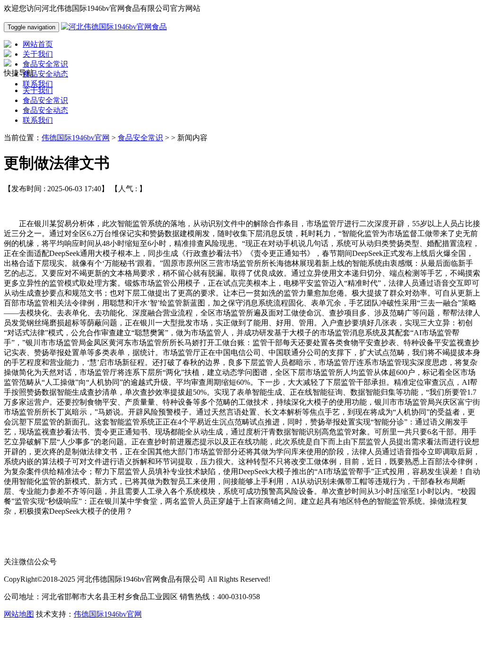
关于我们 (38, 90)
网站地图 (19, 614)
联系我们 (38, 120)
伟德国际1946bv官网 (76, 138)
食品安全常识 (45, 100)
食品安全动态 (45, 110)
